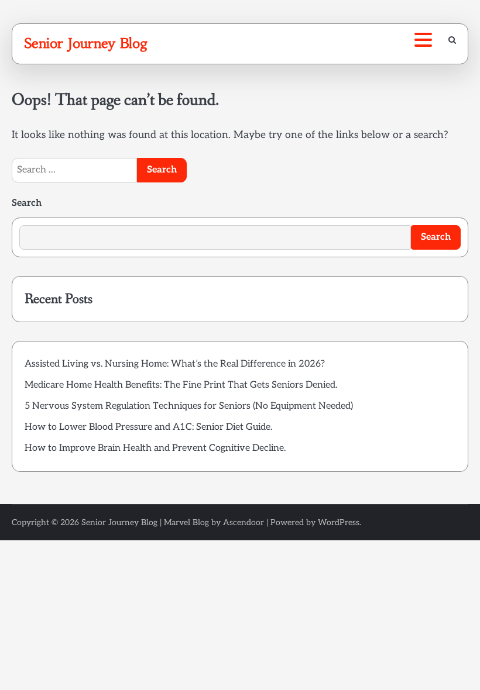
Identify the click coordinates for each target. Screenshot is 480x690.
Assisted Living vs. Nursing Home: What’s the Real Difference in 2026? (175, 364)
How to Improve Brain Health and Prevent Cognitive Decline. (155, 448)
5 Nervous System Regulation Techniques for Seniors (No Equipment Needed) (189, 406)
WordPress (338, 522)
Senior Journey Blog (86, 43)
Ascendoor (243, 522)
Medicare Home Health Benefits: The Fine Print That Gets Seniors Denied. (181, 385)
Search (27, 203)
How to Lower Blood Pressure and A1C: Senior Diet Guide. (148, 427)
